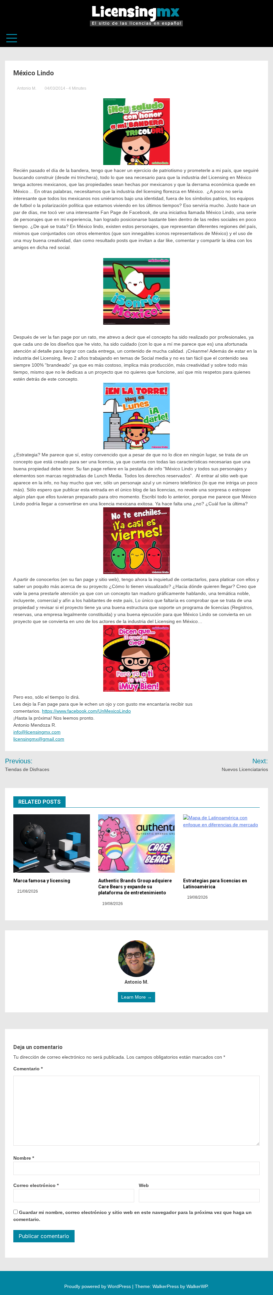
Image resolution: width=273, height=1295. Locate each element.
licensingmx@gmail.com (38, 739)
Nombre (23, 1158)
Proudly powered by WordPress (98, 1286)
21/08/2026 (27, 891)
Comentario (28, 1068)
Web (144, 1185)
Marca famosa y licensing (41, 880)
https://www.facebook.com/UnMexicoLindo (86, 711)
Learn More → (136, 997)
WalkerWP (196, 1286)
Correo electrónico (36, 1185)
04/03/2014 (55, 88)
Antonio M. (26, 88)
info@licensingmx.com (37, 732)
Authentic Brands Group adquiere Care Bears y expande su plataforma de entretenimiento (135, 886)
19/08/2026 (112, 903)
